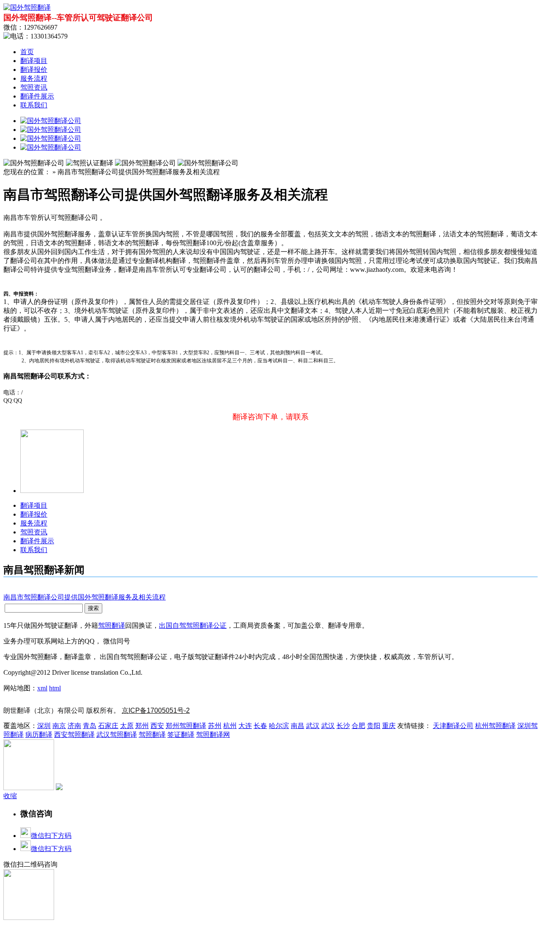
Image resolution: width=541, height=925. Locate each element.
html (55, 688)
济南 (74, 725)
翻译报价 (33, 69)
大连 (245, 725)
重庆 (389, 725)
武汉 (313, 725)
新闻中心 (157, 672)
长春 (260, 725)
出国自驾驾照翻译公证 (193, 625)
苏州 (214, 725)
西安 (157, 725)
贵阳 (373, 725)
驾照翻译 (111, 625)
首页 (27, 51)
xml (42, 688)
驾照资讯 (33, 87)
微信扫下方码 (51, 835)
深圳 (44, 725)
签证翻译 (180, 734)
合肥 (358, 725)
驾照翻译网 (213, 734)
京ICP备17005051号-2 (156, 710)
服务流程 (33, 78)
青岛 (89, 725)
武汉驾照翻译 (116, 734)
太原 (127, 725)
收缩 (10, 795)
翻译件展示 (37, 96)
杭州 (230, 725)
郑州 (142, 725)
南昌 (297, 725)
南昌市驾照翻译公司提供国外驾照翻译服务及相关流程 (84, 597)
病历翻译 (38, 734)
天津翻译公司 (453, 725)
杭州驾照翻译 (495, 725)
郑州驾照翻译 (186, 725)
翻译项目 (33, 60)
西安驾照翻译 (74, 734)
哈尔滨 (279, 725)
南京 (59, 725)
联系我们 (33, 105)
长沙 (343, 725)
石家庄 (108, 725)
